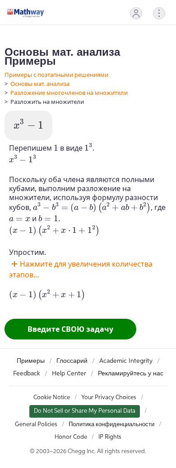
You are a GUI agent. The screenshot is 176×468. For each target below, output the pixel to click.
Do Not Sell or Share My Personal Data (84, 411)
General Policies (36, 425)
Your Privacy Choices (108, 398)
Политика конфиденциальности (111, 425)
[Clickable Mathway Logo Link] (25, 13)
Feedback (26, 373)
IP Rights (109, 437)
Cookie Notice (51, 398)
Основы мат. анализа (39, 84)
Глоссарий (72, 361)
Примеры (31, 361)
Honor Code (71, 437)
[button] (136, 13)
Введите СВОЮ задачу (70, 329)
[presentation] (28, 124)
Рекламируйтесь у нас (130, 373)
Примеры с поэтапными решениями (56, 75)
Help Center (69, 373)
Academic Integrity (126, 361)
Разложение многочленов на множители (69, 93)
